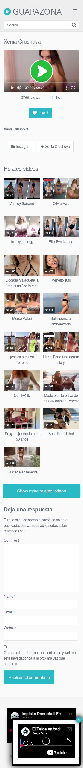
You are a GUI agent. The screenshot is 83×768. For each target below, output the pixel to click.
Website (10, 627)
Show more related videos (41, 490)
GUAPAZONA (36, 11)
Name (9, 596)
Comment (11, 540)
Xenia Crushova (57, 146)
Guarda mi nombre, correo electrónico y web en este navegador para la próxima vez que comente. (40, 658)
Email (9, 612)
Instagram (23, 146)
